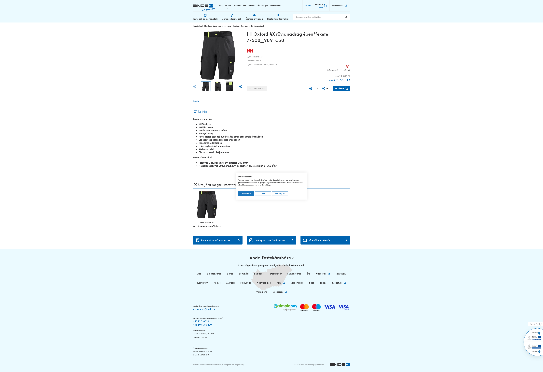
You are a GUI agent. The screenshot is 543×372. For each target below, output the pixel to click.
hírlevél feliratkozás (319, 240)
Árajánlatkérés (249, 5)
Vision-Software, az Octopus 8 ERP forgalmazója (226, 365)
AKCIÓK (308, 5)
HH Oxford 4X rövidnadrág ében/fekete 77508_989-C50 (207, 224)
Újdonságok (263, 5)
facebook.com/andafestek (215, 240)
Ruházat (235, 26)
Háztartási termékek (278, 18)
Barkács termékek (231, 18)
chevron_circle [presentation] (194, 86)
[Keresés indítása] (346, 17)
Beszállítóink (275, 5)
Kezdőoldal (198, 26)
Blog (221, 5)
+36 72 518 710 (201, 321)
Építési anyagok (254, 18)
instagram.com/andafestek (270, 240)
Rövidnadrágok (257, 26)
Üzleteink (237, 5)
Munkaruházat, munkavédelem (217, 26)
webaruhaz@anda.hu (204, 308)
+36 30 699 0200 (202, 324)
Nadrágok (245, 26)
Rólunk (228, 5)
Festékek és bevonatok (205, 18)
